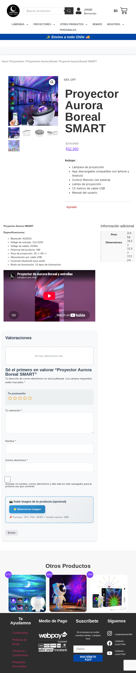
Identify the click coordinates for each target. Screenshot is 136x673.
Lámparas (18, 24)
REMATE (97, 24)
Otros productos (72, 24)
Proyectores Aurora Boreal (41, 61)
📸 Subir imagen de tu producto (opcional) (37, 501)
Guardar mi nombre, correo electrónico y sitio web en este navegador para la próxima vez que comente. (48, 485)
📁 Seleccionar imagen (27, 509)
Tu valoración (13, 410)
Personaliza (68, 30)
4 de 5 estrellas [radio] (25, 398)
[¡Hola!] (78, 11)
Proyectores (42, 24)
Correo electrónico (16, 460)
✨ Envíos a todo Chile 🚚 (68, 37)
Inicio (5, 61)
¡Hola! (88, 9)
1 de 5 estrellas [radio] (10, 398)
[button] (52, 82)
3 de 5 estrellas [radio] (20, 398)
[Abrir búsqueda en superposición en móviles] (48, 10)
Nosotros (113, 24)
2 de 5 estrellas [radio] (15, 398)
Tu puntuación (17, 393)
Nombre (10, 441)
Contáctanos (20, 632)
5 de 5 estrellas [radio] (30, 398)
